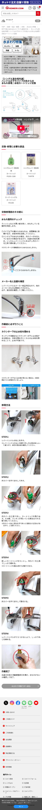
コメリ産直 (9, 779)
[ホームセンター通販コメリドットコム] (14, 8)
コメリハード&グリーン (12, 791)
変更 (37, 21)
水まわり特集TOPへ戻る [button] (21, 686)
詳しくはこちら (35, 2)
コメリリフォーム (30, 779)
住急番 (26, 783)
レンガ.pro (9, 783)
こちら (20, 802)
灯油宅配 (27, 787)
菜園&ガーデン (10, 787)
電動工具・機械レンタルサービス (31, 797)
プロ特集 (8, 797)
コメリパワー (28, 791)
